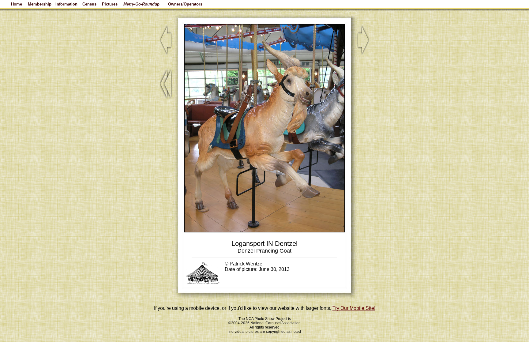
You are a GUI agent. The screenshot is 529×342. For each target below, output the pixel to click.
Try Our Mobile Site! (353, 308)
